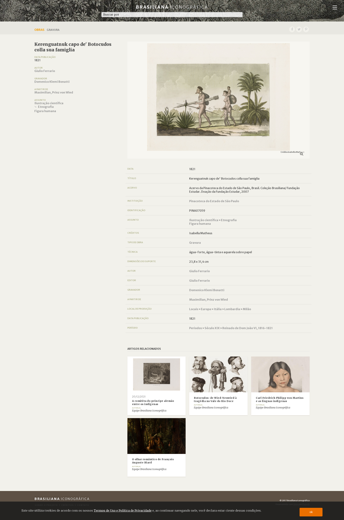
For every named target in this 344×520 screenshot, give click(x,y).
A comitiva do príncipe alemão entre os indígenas (153, 402)
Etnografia (46, 107)
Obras (39, 30)
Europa (206, 309)
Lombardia (232, 309)
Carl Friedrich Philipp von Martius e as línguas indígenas (280, 399)
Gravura (195, 242)
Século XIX (212, 328)
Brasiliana (172, 7)
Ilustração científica (48, 103)
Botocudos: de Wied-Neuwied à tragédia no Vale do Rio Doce (215, 399)
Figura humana (45, 111)
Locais (193, 309)
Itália (218, 309)
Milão (247, 309)
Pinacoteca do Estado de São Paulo (214, 201)
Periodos (195, 328)
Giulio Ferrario (44, 71)
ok (311, 512)
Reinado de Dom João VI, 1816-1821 (247, 328)
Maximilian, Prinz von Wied (53, 92)
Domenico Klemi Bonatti (52, 81)
